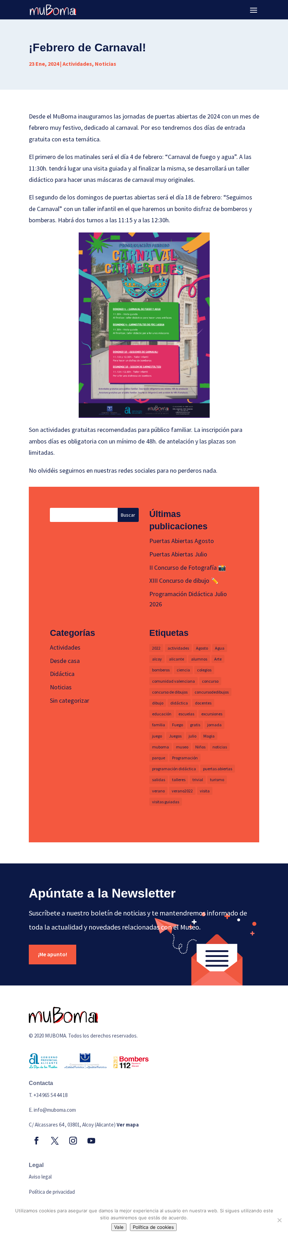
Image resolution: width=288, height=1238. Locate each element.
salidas (158, 779)
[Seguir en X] (55, 1140)
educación (161, 713)
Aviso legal (40, 1176)
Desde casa (65, 661)
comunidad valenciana (173, 681)
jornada (214, 724)
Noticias (105, 63)
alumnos (199, 659)
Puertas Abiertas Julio (178, 554)
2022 (156, 648)
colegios (204, 669)
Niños (200, 746)
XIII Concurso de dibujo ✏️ (183, 580)
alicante (176, 659)
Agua (219, 648)
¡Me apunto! (52, 954)
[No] (279, 1220)
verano (158, 790)
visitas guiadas (165, 801)
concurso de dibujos (170, 692)
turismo (217, 779)
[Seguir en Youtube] (91, 1140)
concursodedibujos (212, 692)
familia (158, 724)
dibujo (157, 703)
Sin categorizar (69, 700)
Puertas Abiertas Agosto (181, 541)
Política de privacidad (52, 1191)
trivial (197, 779)
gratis (195, 724)
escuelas (186, 713)
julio (192, 736)
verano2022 (182, 790)
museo (182, 746)
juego (157, 736)
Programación (185, 757)
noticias (219, 746)
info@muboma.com (55, 1109)
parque (158, 757)
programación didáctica (174, 768)
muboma (160, 746)
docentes (203, 703)
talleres (178, 779)
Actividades (77, 63)
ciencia (183, 669)
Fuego (177, 724)
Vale (119, 1227)
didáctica (179, 703)
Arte (218, 659)
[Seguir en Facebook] (36, 1140)
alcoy (157, 659)
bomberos (161, 669)
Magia (209, 736)
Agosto (202, 648)
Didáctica (62, 674)
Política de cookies (153, 1227)
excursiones (211, 713)
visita (205, 790)
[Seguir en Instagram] (73, 1140)
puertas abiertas (217, 768)
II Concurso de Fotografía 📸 (187, 567)
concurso (210, 681)
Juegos (175, 736)
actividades (178, 648)
